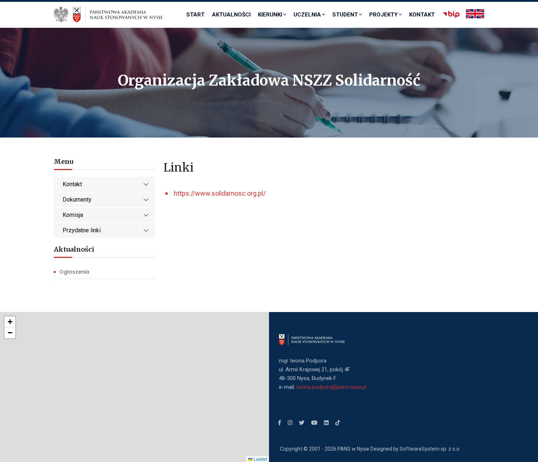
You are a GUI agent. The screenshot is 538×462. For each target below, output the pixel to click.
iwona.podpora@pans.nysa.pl (331, 387)
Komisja (73, 214)
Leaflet (260, 459)
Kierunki (270, 14)
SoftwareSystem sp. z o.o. (430, 449)
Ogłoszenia (74, 271)
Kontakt (422, 14)
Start (195, 14)
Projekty (383, 14)
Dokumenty (77, 199)
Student (345, 14)
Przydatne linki (82, 230)
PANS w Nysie (353, 449)
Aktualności (231, 14)
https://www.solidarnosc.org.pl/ (220, 193)
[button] (9, 321)
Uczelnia (307, 14)
